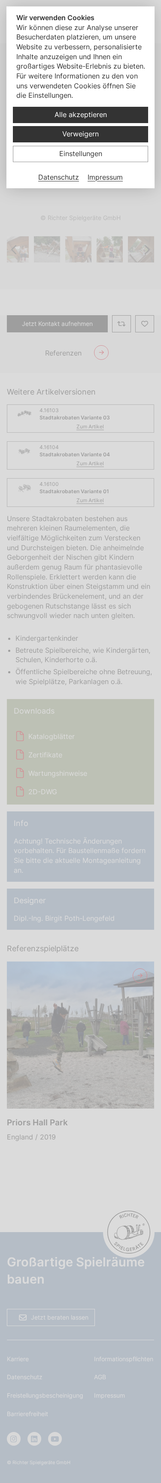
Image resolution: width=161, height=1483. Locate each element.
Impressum (105, 177)
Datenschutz (58, 177)
